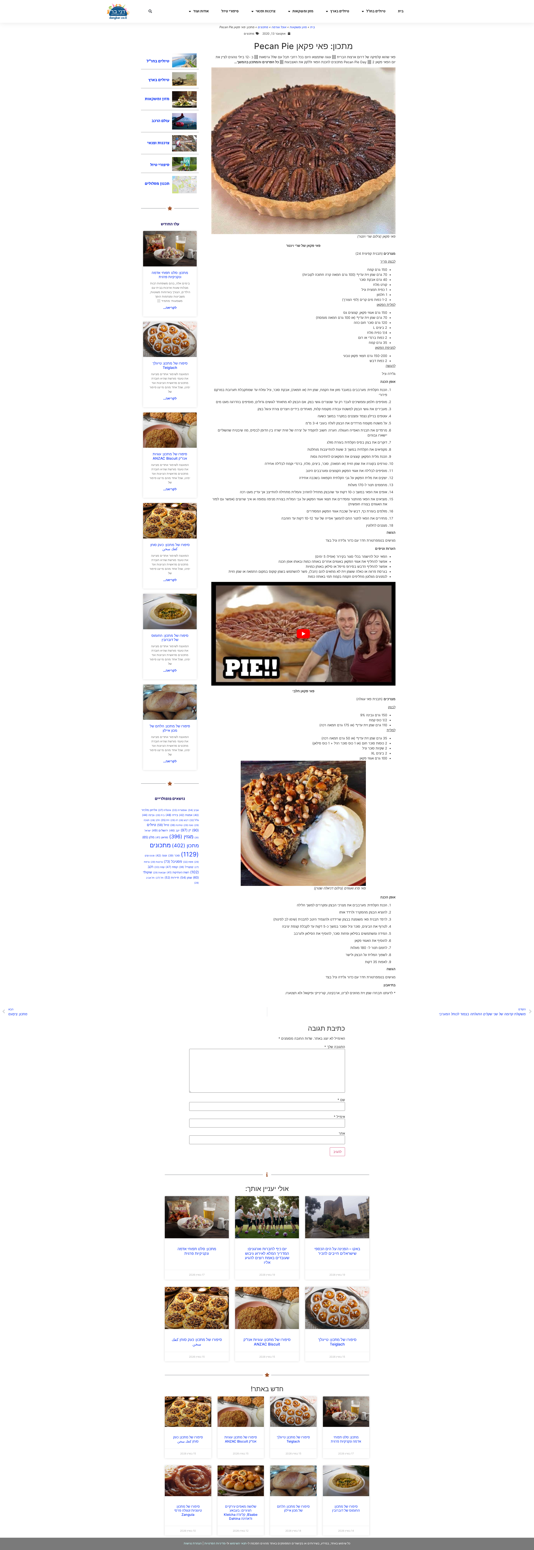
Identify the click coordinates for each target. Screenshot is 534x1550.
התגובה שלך (334, 1046)
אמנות (185, 815)
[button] (150, 11)
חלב (155, 820)
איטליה (164, 810)
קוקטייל (186, 867)
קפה (159, 867)
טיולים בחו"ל (375, 11)
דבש (183, 820)
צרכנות (157, 861)
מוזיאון (161, 837)
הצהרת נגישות (193, 1543)
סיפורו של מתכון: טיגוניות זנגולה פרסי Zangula (188, 1510)
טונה (188, 825)
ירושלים (160, 830)
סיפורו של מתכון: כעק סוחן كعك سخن (170, 547)
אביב (193, 810)
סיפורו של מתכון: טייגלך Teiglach (170, 365)
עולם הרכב (160, 121)
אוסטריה (179, 810)
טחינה (176, 825)
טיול (163, 825)
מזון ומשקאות (302, 11)
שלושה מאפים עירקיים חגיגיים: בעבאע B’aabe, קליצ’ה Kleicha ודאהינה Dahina (240, 1512)
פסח (188, 861)
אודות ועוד (201, 11)
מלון (148, 837)
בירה (172, 815)
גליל (194, 820)
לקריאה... (170, 308)
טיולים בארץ (339, 11)
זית (165, 820)
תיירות (172, 877)
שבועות (159, 872)
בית (400, 11)
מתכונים (263, 27)
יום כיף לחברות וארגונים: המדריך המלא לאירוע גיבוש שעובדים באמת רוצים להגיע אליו (267, 1256)
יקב (174, 830)
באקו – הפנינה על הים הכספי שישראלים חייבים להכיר (337, 1251)
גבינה (148, 815)
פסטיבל (173, 862)
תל (160, 877)
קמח (172, 867)
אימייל (339, 1116)
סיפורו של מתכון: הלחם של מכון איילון (170, 728)
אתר (342, 1133)
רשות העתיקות (178, 872)
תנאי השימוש (238, 1543)
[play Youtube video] (303, 633)
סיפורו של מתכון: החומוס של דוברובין (169, 637)
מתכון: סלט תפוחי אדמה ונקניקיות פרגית (170, 275)
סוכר (174, 855)
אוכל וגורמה (279, 27)
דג (174, 820)
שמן (186, 877)
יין (186, 830)
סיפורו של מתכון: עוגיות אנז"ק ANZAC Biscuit (170, 456)
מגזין (181, 837)
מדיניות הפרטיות (214, 1543)
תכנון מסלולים (157, 184)
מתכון (185, 845)
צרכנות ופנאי (266, 11)
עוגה (161, 855)
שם (341, 1099)
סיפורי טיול (230, 11)
